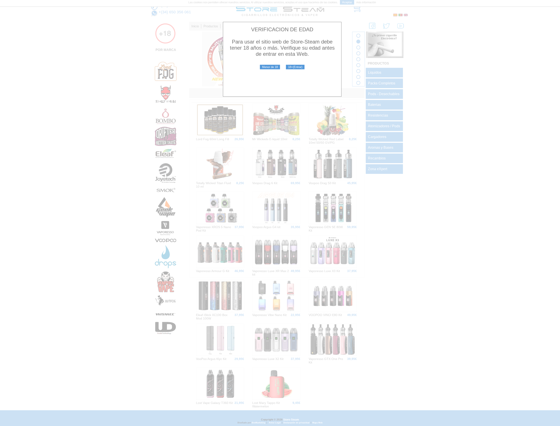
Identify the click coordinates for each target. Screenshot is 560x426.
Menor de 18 (270, 67)
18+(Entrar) (295, 67)
